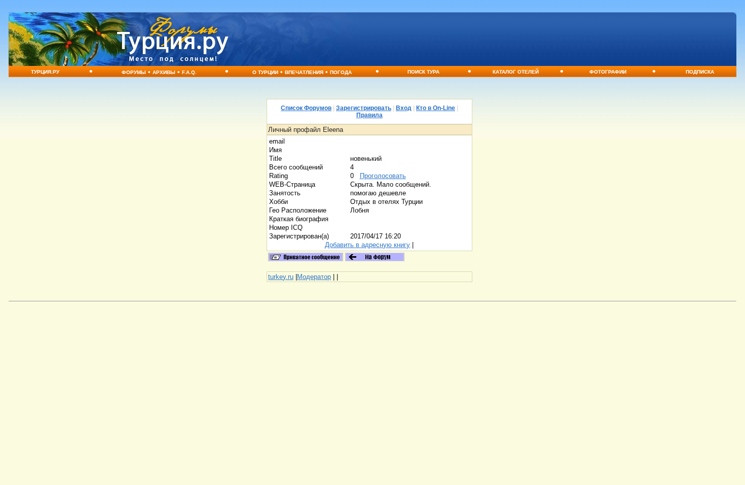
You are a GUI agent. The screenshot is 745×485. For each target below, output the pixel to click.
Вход (404, 108)
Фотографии (607, 72)
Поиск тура (423, 72)
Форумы (134, 72)
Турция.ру (45, 72)
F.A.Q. (189, 72)
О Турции (265, 72)
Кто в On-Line (435, 108)
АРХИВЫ (164, 72)
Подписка (700, 72)
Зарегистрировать (363, 108)
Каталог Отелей (516, 72)
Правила (369, 115)
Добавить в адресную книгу (367, 245)
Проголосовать (383, 176)
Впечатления (304, 72)
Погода (341, 72)
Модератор (314, 277)
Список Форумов (306, 108)
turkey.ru (280, 277)
